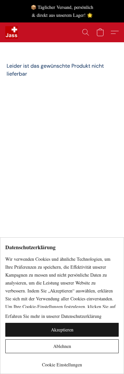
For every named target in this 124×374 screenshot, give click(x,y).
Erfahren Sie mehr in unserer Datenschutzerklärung (53, 316)
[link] (62, 362)
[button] (12, 32)
